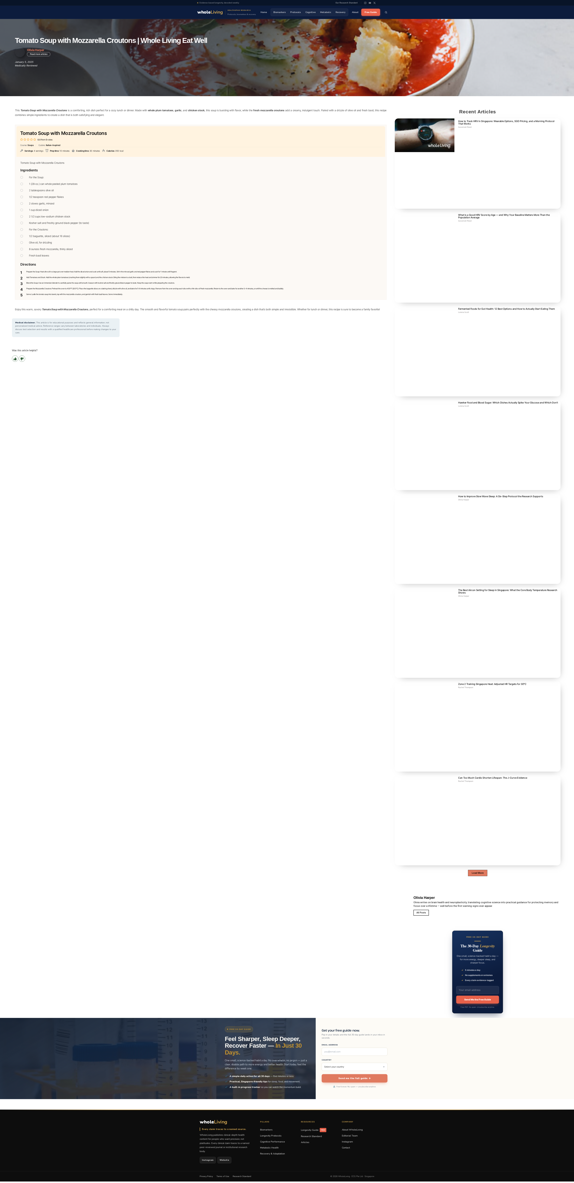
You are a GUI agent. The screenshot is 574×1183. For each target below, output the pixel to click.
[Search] (386, 12)
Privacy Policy (206, 1176)
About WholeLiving (352, 1129)
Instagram (208, 1160)
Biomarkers (279, 12)
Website (224, 1160)
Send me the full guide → (354, 1078)
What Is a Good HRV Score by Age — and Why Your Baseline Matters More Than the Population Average (504, 216)
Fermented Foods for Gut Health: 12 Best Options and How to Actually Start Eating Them (506, 308)
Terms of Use (222, 1176)
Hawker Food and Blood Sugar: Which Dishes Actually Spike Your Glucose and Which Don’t (508, 402)
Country (326, 1060)
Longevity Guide (313, 1130)
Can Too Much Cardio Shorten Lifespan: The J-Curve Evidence (492, 777)
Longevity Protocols (270, 1135)
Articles (305, 1142)
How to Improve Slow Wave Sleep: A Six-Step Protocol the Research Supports (500, 496)
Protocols (295, 12)
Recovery (340, 12)
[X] (374, 3)
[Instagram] (365, 3)
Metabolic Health (269, 1147)
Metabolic (325, 12)
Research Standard (311, 1136)
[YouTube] (370, 3)
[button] (477, 873)
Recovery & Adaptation (272, 1153)
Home (264, 12)
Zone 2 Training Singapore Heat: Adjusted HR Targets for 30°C (492, 683)
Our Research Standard (346, 2)
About (355, 12)
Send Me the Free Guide (477, 999)
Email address (330, 1045)
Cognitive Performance (272, 1141)
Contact (346, 1147)
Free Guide (371, 12)
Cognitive (310, 12)
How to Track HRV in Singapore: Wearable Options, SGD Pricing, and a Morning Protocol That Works (506, 122)
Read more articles (38, 54)
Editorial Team (350, 1135)
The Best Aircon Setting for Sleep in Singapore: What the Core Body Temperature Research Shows (507, 591)
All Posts (421, 912)
